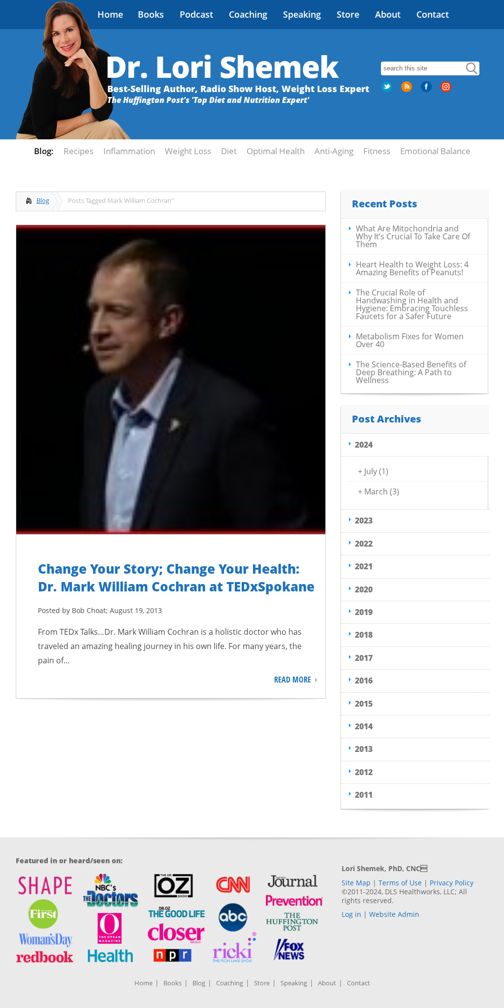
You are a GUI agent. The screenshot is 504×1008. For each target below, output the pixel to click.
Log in (351, 914)
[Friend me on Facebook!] (427, 90)
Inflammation (129, 151)
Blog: (44, 151)
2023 (364, 520)
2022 (364, 543)
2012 (364, 772)
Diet (229, 151)
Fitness (376, 151)
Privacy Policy (451, 882)
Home (110, 14)
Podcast (196, 14)
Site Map (356, 882)
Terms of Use (400, 882)
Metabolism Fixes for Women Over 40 (410, 340)
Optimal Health (276, 151)
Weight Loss (188, 151)
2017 (364, 657)
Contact (432, 14)
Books (151, 14)
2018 (364, 634)
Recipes (78, 151)
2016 (364, 680)
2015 (364, 703)
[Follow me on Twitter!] (388, 90)
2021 (364, 566)
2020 (364, 589)
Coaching (248, 14)
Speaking (302, 14)
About (388, 14)
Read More (292, 679)
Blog (42, 200)
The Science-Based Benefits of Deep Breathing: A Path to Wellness (411, 372)
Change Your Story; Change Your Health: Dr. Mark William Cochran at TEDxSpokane (176, 577)
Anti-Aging (334, 151)
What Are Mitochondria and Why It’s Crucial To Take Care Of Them (413, 236)
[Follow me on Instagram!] (447, 90)
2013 (364, 749)
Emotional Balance (435, 151)
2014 (364, 726)
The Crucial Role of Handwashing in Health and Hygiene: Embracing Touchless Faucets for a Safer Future (412, 304)
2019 (364, 612)
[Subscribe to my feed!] (407, 90)
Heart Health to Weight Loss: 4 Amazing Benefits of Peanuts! (412, 268)
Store (348, 14)
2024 (364, 444)
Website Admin (394, 914)
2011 (364, 794)
